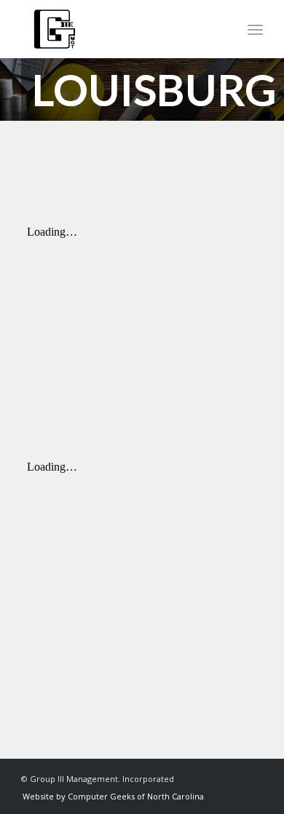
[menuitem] (255, 29)
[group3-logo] (117, 29)
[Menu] (255, 29)
